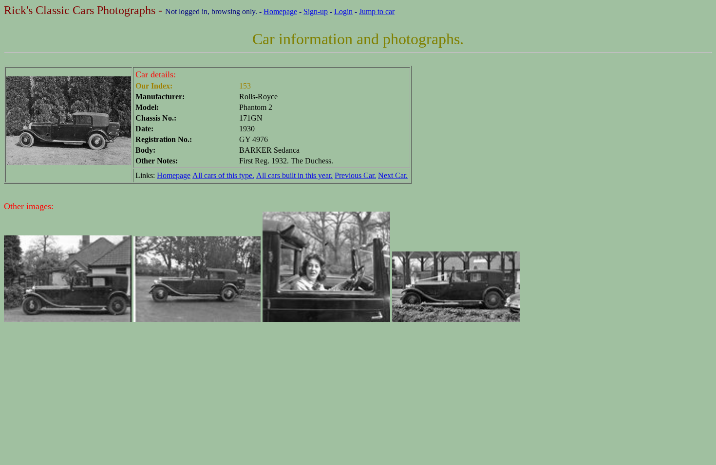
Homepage (280, 11)
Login (343, 11)
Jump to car (377, 11)
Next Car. (393, 175)
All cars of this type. (223, 175)
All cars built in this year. (294, 175)
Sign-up (315, 11)
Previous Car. (355, 175)
